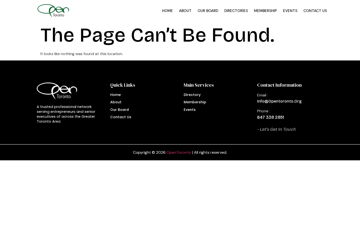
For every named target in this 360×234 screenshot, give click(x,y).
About (185, 10)
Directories (236, 10)
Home (167, 10)
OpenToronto (179, 152)
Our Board (208, 10)
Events (290, 10)
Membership (265, 10)
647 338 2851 (270, 117)
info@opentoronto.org (279, 101)
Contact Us (315, 10)
